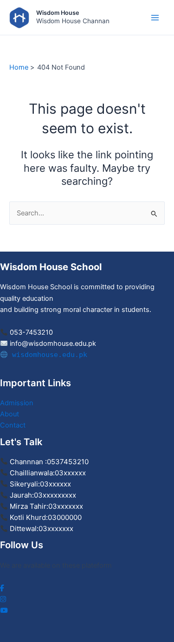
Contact (13, 425)
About (9, 414)
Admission (16, 403)
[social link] (2, 588)
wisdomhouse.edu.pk (47, 354)
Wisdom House (57, 12)
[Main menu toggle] (155, 17)
